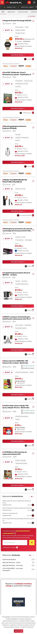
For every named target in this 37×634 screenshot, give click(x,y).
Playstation (19, 81)
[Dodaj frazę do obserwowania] (32, 542)
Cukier (17, 419)
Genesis (18, 134)
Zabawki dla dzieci (21, 463)
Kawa (31, 372)
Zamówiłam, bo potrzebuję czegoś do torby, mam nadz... (17, 502)
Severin (17, 281)
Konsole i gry (28, 81)
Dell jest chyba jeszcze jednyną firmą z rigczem (17, 508)
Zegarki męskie (20, 30)
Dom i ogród (19, 325)
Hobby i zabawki (20, 460)
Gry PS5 (17, 86)
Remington (28, 240)
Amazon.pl (18, 48)
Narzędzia (28, 325)
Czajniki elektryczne (21, 284)
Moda (27, 27)
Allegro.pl (18, 204)
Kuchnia (24, 281)
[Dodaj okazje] (29, 2)
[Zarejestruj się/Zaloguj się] (34, 2)
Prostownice (19, 240)
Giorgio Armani (20, 33)
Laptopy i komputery (21, 137)
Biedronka (18, 387)
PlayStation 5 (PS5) (21, 83)
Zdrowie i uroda (20, 189)
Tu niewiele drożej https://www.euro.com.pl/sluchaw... (13, 514)
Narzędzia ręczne (20, 328)
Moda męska (19, 27)
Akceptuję (18, 631)
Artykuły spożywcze (21, 372)
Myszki (17, 140)
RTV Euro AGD (20, 155)
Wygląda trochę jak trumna (10, 520)
